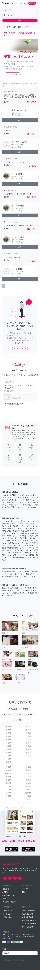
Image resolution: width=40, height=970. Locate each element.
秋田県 (8, 739)
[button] (8, 447)
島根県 (8, 780)
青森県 (8, 730)
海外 (28, 799)
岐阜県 (28, 743)
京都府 (18, 720)
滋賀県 (28, 756)
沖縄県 (28, 796)
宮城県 (8, 736)
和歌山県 (8, 773)
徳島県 (8, 793)
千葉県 (8, 759)
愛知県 (28, 749)
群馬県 (8, 756)
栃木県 (8, 752)
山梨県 (28, 736)
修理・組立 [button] (17, 27)
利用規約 (5, 892)
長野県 (28, 739)
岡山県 (8, 783)
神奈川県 (7, 714)
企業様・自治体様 (28, 910)
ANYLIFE (25, 889)
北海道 (8, 727)
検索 (20, 20)
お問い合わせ (7, 917)
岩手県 (8, 733)
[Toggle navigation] (37, 3)
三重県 (28, 752)
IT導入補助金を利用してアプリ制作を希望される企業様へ (29, 923)
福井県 (28, 733)
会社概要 (5, 889)
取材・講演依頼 (27, 917)
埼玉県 (19, 714)
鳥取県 (8, 777)
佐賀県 (28, 777)
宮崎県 (28, 789)
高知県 (28, 770)
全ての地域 (13, 709)
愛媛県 (28, 767)
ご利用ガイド (7, 910)
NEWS (24, 892)
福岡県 (28, 773)
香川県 (8, 796)
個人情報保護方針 (9, 902)
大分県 (28, 786)
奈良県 (8, 770)
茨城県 (8, 749)
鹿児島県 (28, 793)
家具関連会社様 (27, 914)
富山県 (28, 727)
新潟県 (8, 762)
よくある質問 (7, 914)
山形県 (8, 743)
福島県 (8, 746)
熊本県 (28, 783)
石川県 (28, 730)
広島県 (8, 786)
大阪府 (30, 714)
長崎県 (28, 780)
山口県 (8, 789)
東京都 (25, 709)
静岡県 (28, 746)
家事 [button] (26, 27)
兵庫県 (8, 767)
